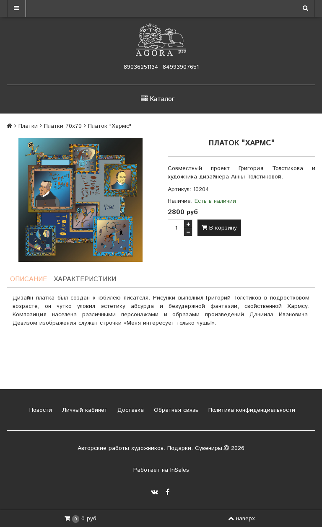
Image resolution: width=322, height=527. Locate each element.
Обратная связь (175, 410)
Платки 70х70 (63, 126)
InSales (179, 470)
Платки (28, 126)
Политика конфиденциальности (250, 410)
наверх (245, 518)
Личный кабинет (83, 410)
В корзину (222, 228)
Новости (39, 410)
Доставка (129, 410)
